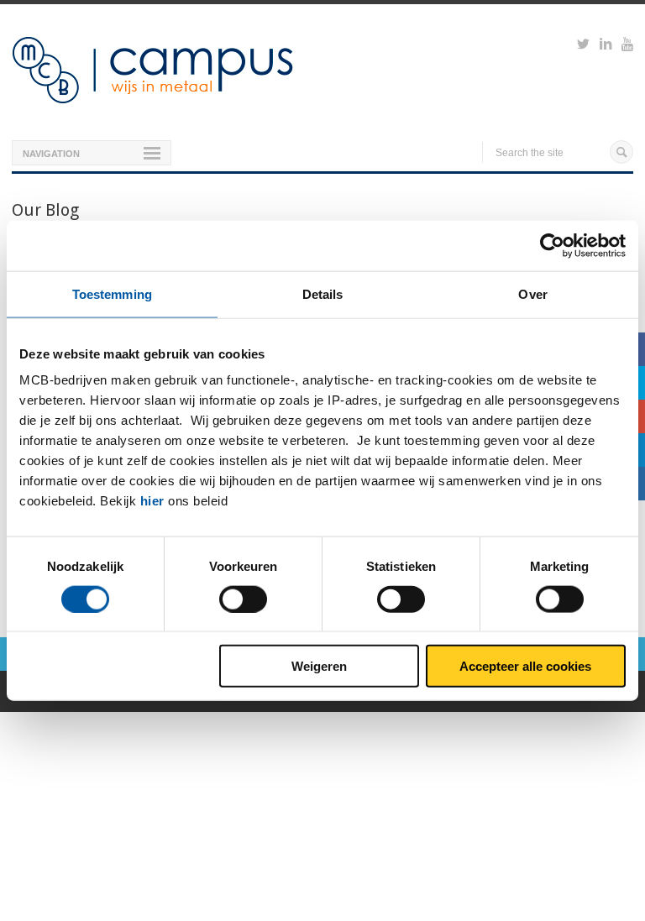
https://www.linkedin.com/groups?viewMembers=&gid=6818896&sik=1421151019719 (605, 46)
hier (152, 501)
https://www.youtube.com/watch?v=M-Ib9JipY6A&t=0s (627, 46)
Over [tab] (532, 293)
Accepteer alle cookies (525, 666)
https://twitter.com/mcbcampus (583, 46)
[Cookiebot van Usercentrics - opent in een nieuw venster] (552, 245)
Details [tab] (322, 293)
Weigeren (319, 666)
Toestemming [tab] (112, 293)
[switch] (243, 598)
